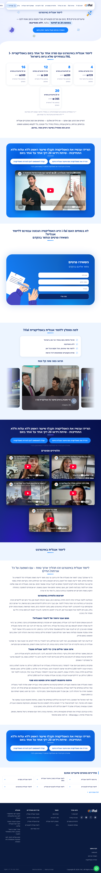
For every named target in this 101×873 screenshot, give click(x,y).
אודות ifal (71, 6)
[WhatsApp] (96, 868)
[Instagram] (86, 816)
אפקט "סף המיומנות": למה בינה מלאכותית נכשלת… (13, 815)
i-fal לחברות (39, 6)
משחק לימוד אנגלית (28, 6)
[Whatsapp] (95, 816)
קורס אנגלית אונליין (33, 821)
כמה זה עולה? (62, 6)
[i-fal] (88, 5)
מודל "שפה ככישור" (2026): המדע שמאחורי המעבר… (12, 831)
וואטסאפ (94, 852)
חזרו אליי (63, 296)
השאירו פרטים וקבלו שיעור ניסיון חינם (50, 30)
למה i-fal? (79, 6)
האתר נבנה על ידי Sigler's (11, 869)
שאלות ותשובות (73, 824)
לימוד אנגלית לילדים (33, 817)
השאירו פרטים (92, 855)
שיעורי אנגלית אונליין (33, 813)
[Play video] (88, 380)
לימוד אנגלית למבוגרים (32, 824)
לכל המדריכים (94, 791)
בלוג (18, 6)
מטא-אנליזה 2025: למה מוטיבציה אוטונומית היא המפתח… (13, 838)
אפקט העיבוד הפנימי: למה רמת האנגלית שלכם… (13, 823)
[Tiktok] (81, 816)
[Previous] (12, 387)
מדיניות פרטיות (37, 869)
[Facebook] (90, 816)
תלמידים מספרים (50, 6)
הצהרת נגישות (49, 869)
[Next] (89, 387)
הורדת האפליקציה (91, 859)
